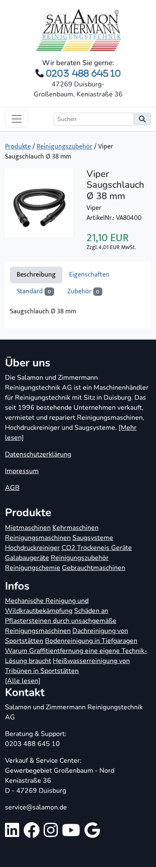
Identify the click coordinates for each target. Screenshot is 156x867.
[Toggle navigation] (16, 119)
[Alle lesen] (22, 681)
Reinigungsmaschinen (38, 537)
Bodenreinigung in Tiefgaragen (91, 640)
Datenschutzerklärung (38, 454)
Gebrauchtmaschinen (93, 567)
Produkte (18, 146)
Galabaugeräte (27, 557)
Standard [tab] (34, 291)
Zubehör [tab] (83, 291)
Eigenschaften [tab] (89, 274)
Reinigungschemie (32, 567)
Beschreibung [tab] (36, 274)
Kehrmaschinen (75, 527)
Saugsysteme (92, 537)
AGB (12, 487)
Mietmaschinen (28, 527)
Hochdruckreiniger (32, 547)
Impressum (22, 471)
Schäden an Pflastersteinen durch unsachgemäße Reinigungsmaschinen (60, 620)
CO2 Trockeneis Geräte (97, 547)
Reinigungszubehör (64, 146)
